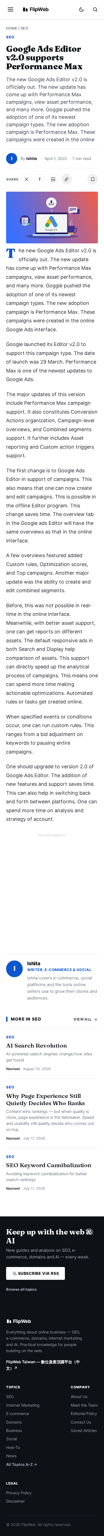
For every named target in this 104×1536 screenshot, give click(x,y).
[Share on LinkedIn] (53, 179)
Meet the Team (84, 1405)
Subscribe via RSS (38, 1273)
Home (11, 28)
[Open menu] (10, 9)
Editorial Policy (84, 1413)
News (11, 1455)
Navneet (13, 1069)
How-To (13, 1447)
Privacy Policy (19, 1492)
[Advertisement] (52, 891)
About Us (79, 1396)
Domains (14, 1422)
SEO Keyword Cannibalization (48, 1165)
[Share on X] (26, 179)
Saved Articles (84, 1430)
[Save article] (92, 179)
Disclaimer (15, 1501)
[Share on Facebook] (40, 179)
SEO (25, 28)
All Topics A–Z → (21, 1464)
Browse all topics (21, 1289)
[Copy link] (66, 179)
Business (14, 1430)
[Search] (95, 9)
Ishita (31, 158)
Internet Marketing (23, 1405)
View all (83, 1019)
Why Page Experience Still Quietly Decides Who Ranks (45, 1099)
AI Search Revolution (36, 1045)
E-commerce (17, 1413)
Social (11, 1438)
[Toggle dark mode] (81, 9)
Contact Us (81, 1422)
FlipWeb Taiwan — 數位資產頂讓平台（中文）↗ (43, 1364)
